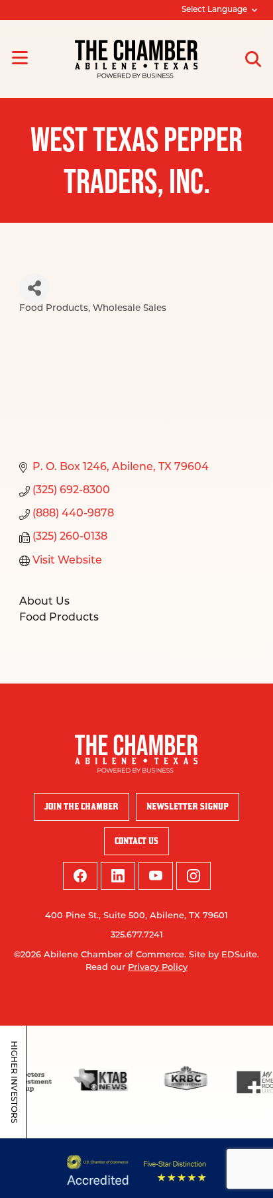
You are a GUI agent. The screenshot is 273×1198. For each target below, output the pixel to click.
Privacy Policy (158, 967)
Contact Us (136, 841)
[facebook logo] (80, 876)
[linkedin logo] (118, 876)
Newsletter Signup (187, 806)
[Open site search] (253, 59)
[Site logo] (136, 59)
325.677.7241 (137, 935)
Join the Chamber (81, 806)
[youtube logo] (155, 876)
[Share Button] (34, 288)
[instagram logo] (193, 876)
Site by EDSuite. (224, 955)
